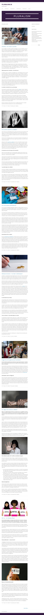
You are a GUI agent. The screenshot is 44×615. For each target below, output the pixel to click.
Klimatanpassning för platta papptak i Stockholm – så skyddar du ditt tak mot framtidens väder (37, 38)
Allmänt (9, 105)
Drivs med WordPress (4, 611)
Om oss (29, 8)
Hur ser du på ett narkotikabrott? (9, 205)
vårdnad (23, 286)
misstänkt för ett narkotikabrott (8, 236)
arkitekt (20, 89)
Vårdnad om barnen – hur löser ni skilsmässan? (12, 273)
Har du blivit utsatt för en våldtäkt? (9, 129)
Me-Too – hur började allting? (8, 518)
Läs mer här (33, 26)
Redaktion (17, 105)
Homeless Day (25, 372)
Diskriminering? (12, 8)
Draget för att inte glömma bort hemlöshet (11, 360)
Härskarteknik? (18, 8)
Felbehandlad (25, 8)
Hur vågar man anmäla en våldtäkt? (9, 409)
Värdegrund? (6, 8)
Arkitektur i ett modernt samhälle (9, 46)
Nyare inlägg (26, 608)
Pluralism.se (7, 4)
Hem (2, 8)
